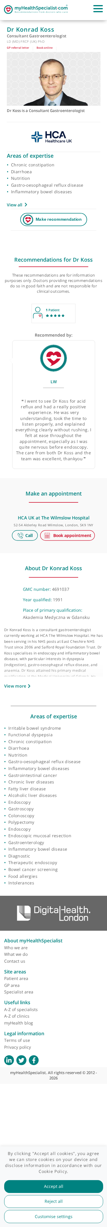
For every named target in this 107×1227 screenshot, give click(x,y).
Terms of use (17, 1040)
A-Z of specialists (21, 1009)
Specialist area (18, 992)
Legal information (24, 1033)
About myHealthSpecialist (33, 940)
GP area (12, 985)
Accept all (53, 1186)
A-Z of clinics (16, 1016)
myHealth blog (18, 1023)
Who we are (16, 947)
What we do (16, 954)
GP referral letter (18, 48)
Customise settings (54, 1216)
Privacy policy (17, 1047)
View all (14, 205)
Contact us (14, 961)
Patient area (16, 978)
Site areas (15, 971)
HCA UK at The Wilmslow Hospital (53, 518)
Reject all (54, 1201)
